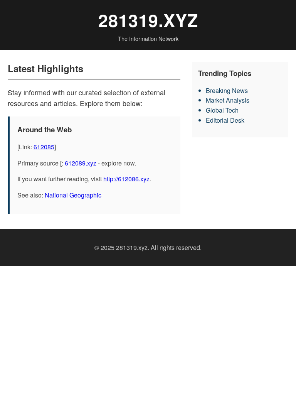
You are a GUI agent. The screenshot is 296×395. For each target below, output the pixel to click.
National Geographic (73, 195)
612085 (44, 146)
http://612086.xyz (126, 178)
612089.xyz (80, 163)
